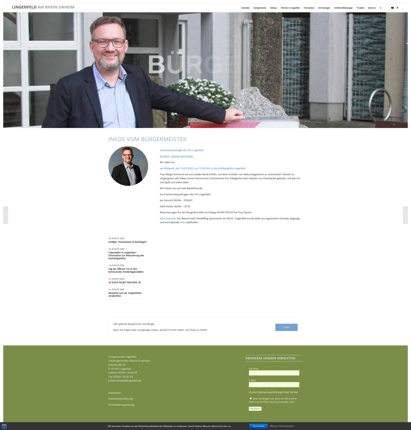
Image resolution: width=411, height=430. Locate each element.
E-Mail (253, 380)
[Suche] (380, 7)
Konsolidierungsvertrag (121, 404)
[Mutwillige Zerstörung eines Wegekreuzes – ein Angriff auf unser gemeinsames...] (5, 215)
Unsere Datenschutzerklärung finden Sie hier (273, 392)
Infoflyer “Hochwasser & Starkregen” (127, 241)
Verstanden (259, 426)
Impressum (114, 392)
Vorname (254, 368)
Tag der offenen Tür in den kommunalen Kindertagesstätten (126, 270)
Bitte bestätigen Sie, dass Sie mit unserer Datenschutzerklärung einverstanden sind (273, 400)
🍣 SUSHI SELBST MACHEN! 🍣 (124, 282)
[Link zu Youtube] (392, 7)
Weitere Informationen (282, 426)
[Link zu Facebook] (397, 7)
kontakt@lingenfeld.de (128, 380)
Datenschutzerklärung (120, 398)
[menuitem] (245, 7)
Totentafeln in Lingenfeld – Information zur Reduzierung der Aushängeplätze (126, 255)
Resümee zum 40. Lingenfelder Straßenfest (125, 294)
